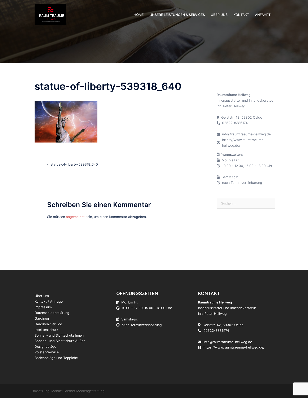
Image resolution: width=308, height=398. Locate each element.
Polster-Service (47, 352)
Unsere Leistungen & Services (177, 15)
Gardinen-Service (48, 324)
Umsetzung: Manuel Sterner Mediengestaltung (68, 391)
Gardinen (42, 318)
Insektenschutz (46, 330)
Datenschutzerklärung (52, 313)
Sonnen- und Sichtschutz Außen (60, 341)
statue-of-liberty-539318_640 (74, 164)
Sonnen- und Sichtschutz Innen (59, 335)
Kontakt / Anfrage (49, 301)
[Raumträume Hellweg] (50, 14)
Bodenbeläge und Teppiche (56, 358)
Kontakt (241, 15)
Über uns (219, 15)
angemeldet (75, 217)
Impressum (43, 307)
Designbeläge (45, 346)
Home (139, 15)
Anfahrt (262, 15)
